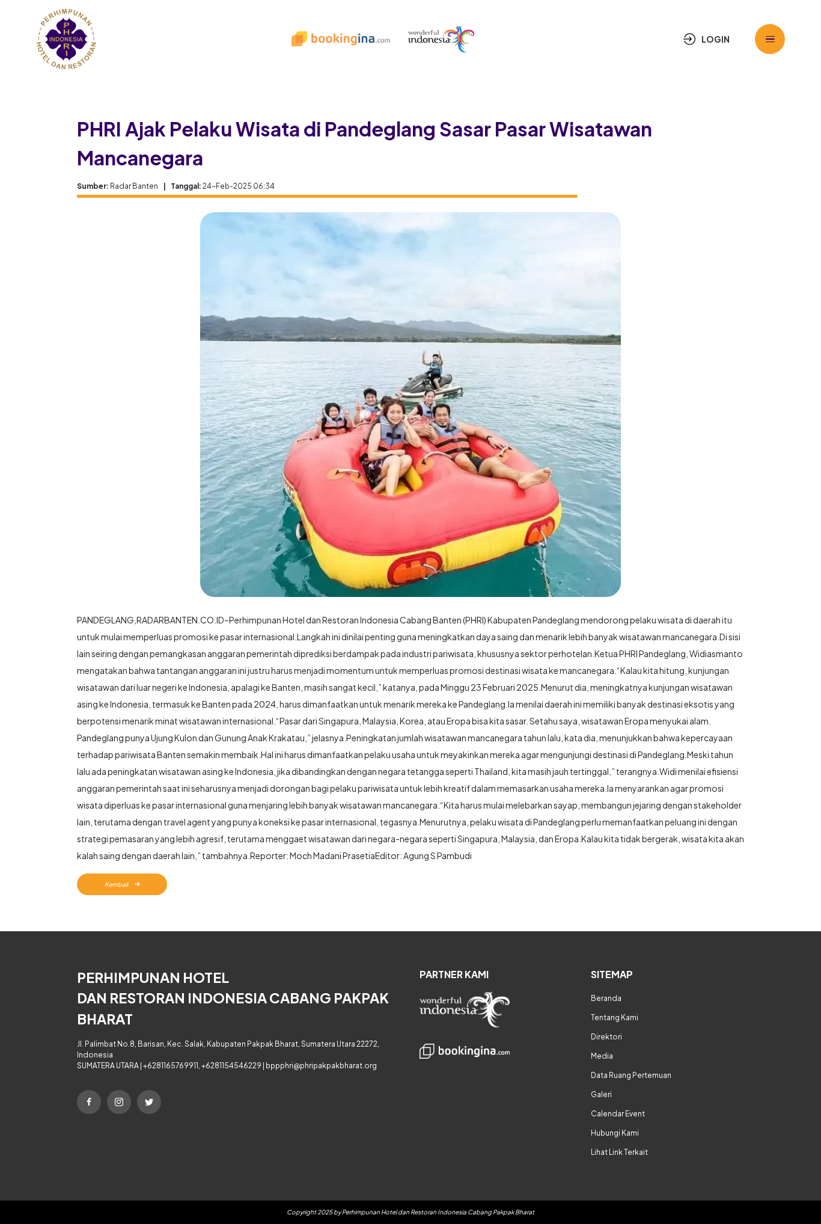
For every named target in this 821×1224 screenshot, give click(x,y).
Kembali (117, 884)
